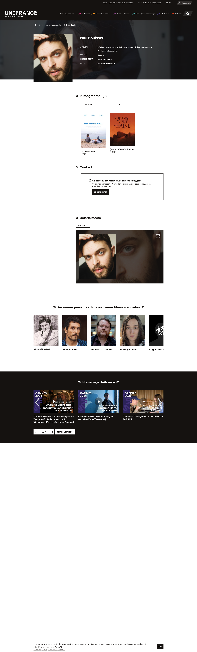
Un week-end (88, 151)
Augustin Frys (157, 349)
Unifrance (165, 14)
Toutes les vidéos (65, 432)
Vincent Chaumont (102, 349)
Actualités (86, 14)
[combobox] (101, 104)
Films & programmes (68, 14)
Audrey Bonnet (128, 349)
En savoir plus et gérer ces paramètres (49, 650)
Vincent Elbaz (70, 349)
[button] (158, 237)
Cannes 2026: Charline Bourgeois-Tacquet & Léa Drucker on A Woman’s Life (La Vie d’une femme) (54, 419)
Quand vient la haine (121, 149)
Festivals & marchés (103, 14)
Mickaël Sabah (42, 349)
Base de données (123, 14)
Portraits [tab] (82, 225)
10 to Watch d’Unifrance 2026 (149, 3)
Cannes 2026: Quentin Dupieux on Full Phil (143, 418)
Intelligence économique (146, 14)
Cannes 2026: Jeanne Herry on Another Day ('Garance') (96, 418)
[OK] (160, 647)
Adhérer (178, 14)
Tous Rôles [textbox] (88, 104)
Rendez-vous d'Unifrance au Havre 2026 (118, 3)
